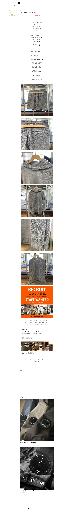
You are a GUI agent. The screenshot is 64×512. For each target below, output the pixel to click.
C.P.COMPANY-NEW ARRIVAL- (28, 442)
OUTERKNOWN (12, 15)
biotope (16, 3)
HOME (14, 5)
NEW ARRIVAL (11, 14)
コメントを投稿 (24, 492)
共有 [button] (9, 10)
